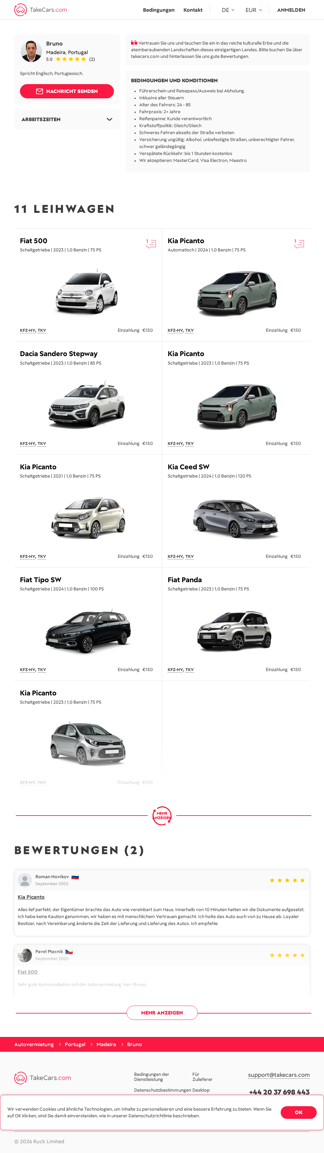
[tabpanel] (88, 292)
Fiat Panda (185, 579)
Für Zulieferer (202, 1077)
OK (298, 1112)
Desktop (201, 1090)
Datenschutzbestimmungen (162, 1090)
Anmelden (291, 10)
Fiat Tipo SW (40, 579)
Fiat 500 (33, 240)
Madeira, (57, 52)
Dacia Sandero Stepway (59, 353)
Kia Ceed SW (188, 467)
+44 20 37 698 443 (279, 1092)
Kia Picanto (186, 240)
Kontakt (193, 10)
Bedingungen (159, 10)
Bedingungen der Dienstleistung (151, 1077)
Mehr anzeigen (162, 1012)
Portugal (78, 52)
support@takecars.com (279, 1075)
